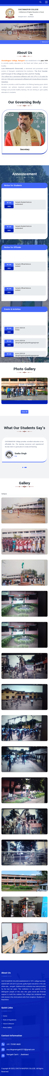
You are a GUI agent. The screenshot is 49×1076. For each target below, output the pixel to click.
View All (24, 412)
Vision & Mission (8, 1024)
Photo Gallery (7, 1027)
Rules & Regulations (9, 1020)
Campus (24, 402)
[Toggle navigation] (46, 2)
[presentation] (19, 37)
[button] (23, 467)
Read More (5, 999)
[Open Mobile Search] (40, 2)
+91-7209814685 (13, 1044)
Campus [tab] (5, 494)
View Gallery (25, 391)
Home (5, 1016)
